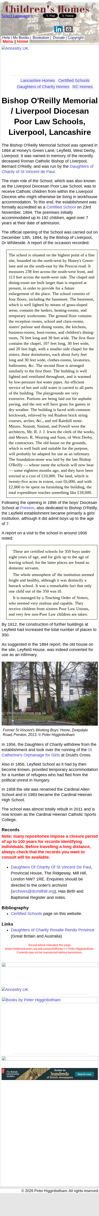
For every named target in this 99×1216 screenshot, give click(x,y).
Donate (59, 38)
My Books (21, 38)
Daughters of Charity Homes (43, 86)
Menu (8, 41)
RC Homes (83, 86)
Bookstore (41, 38)
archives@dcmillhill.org (33, 891)
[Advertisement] (50, 61)
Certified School (61, 207)
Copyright (76, 38)
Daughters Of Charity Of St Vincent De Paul (51, 867)
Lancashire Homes (37, 80)
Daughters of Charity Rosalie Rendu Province (52, 930)
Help (5, 38)
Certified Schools (74, 80)
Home (22, 41)
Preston (27, 508)
